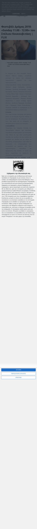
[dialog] (18, 344)
